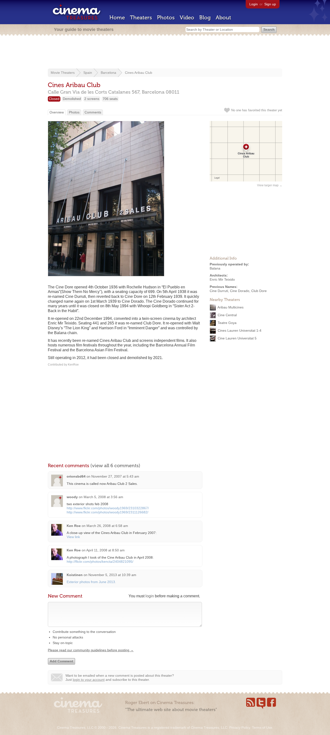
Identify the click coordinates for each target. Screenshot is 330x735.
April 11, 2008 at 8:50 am (105, 550)
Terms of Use (262, 727)
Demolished (72, 99)
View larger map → (269, 185)
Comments (93, 112)
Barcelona (108, 73)
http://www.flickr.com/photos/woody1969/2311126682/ (107, 512)
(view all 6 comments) (115, 465)
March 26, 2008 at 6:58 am (107, 526)
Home (117, 17)
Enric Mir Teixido (222, 279)
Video (187, 17)
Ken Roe (74, 526)
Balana (215, 268)
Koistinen (75, 575)
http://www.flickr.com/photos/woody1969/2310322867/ (108, 508)
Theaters (141, 17)
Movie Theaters (63, 73)
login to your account (89, 680)
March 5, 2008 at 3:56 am (103, 497)
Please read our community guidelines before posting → (91, 650)
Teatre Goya (227, 322)
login (149, 596)
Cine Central (227, 315)
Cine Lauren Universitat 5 (237, 338)
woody (72, 497)
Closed (54, 99)
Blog (205, 17)
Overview (57, 112)
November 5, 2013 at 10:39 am (112, 575)
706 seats (110, 99)
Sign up (270, 4)
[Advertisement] (165, 52)
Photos (166, 17)
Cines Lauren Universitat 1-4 (239, 330)
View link (73, 537)
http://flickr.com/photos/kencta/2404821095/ (100, 561)
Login (253, 4)
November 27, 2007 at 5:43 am (115, 476)
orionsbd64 (76, 476)
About (223, 17)
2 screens (91, 99)
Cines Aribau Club (138, 73)
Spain (87, 73)
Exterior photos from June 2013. (91, 582)
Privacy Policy (239, 727)
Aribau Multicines (230, 307)
